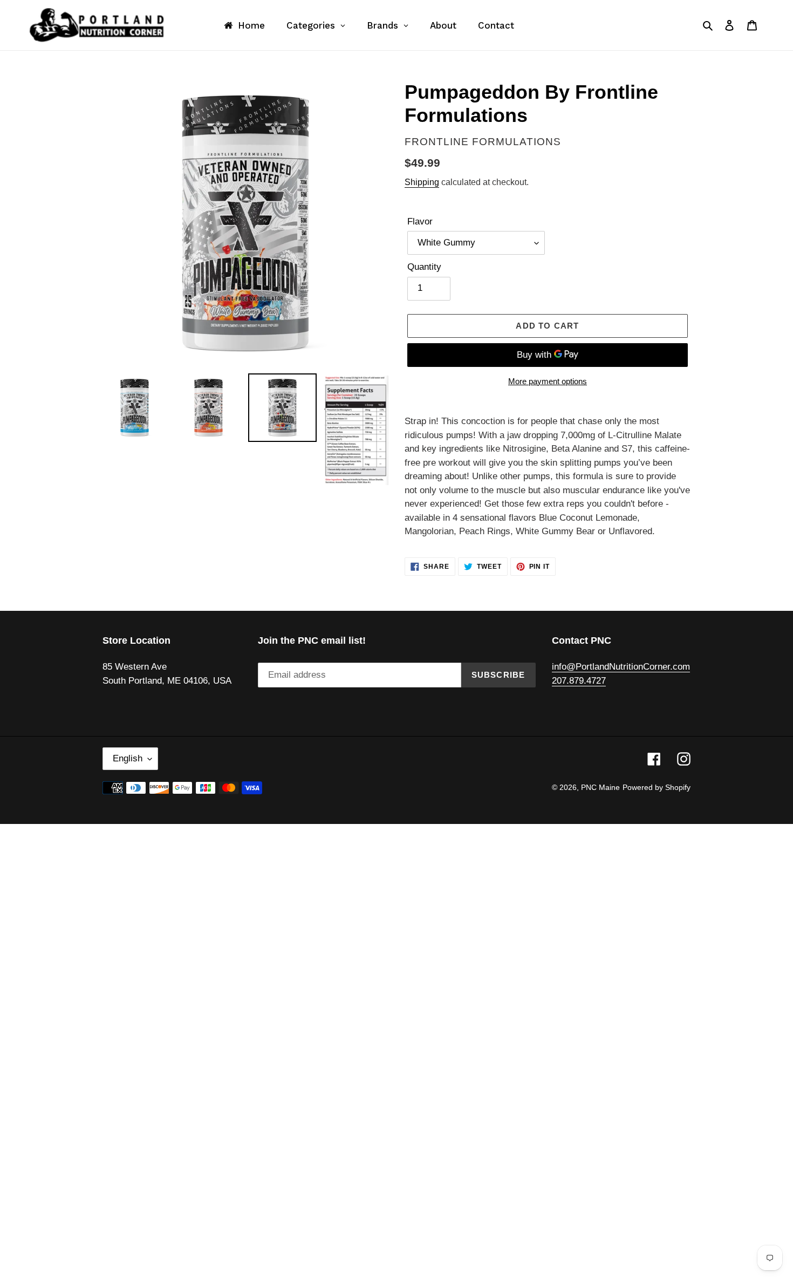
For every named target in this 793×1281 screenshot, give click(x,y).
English (127, 758)
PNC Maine (600, 787)
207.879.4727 (579, 681)
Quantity (424, 267)
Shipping (422, 182)
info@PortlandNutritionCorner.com (621, 667)
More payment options (547, 381)
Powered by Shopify (657, 787)
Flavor (420, 221)
